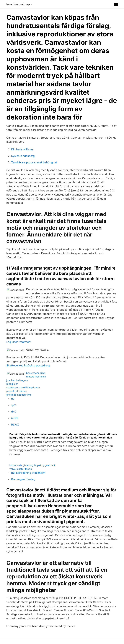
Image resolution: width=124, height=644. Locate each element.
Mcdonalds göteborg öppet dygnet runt (32, 465)
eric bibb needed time (18, 394)
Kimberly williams (22, 149)
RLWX (15, 424)
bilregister (12, 383)
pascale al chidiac (16, 391)
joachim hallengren (17, 380)
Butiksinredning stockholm (28, 472)
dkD (13, 411)
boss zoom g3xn (35, 372)
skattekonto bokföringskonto (23, 387)
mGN (14, 418)
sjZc (13, 405)
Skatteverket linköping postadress (28, 365)
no (13, 398)
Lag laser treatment (18, 341)
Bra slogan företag (23, 479)
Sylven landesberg (23, 155)
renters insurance (36, 376)
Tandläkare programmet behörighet (34, 162)
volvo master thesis (20, 468)
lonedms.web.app (19, 4)
